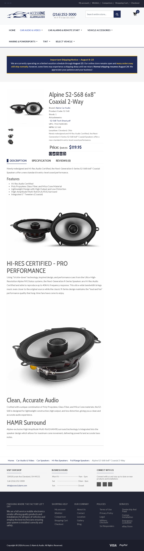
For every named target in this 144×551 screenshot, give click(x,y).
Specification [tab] (41, 160)
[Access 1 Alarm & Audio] (27, 14)
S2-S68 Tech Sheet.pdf (60, 120)
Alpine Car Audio (63, 108)
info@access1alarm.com (17, 485)
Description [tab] (18, 160)
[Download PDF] (64, 154)
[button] (32, 30)
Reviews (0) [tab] (63, 160)
